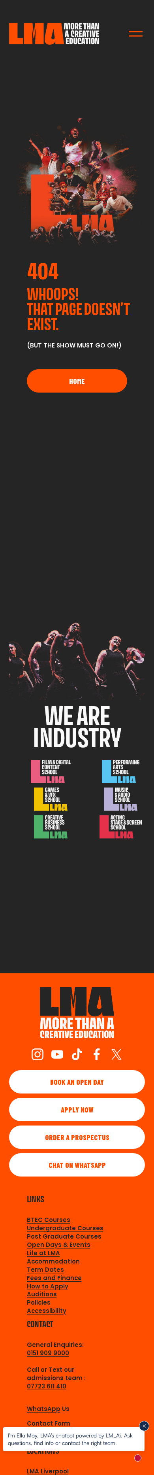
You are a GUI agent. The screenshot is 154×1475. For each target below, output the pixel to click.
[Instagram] (37, 1054)
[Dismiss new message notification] (144, 1426)
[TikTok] (77, 1054)
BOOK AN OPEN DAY (77, 1082)
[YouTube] (57, 1054)
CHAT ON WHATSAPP (77, 1165)
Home (77, 381)
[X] (116, 1054)
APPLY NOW (77, 1109)
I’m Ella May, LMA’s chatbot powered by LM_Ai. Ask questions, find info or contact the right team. (70, 1439)
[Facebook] (96, 1054)
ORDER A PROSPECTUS (77, 1137)
